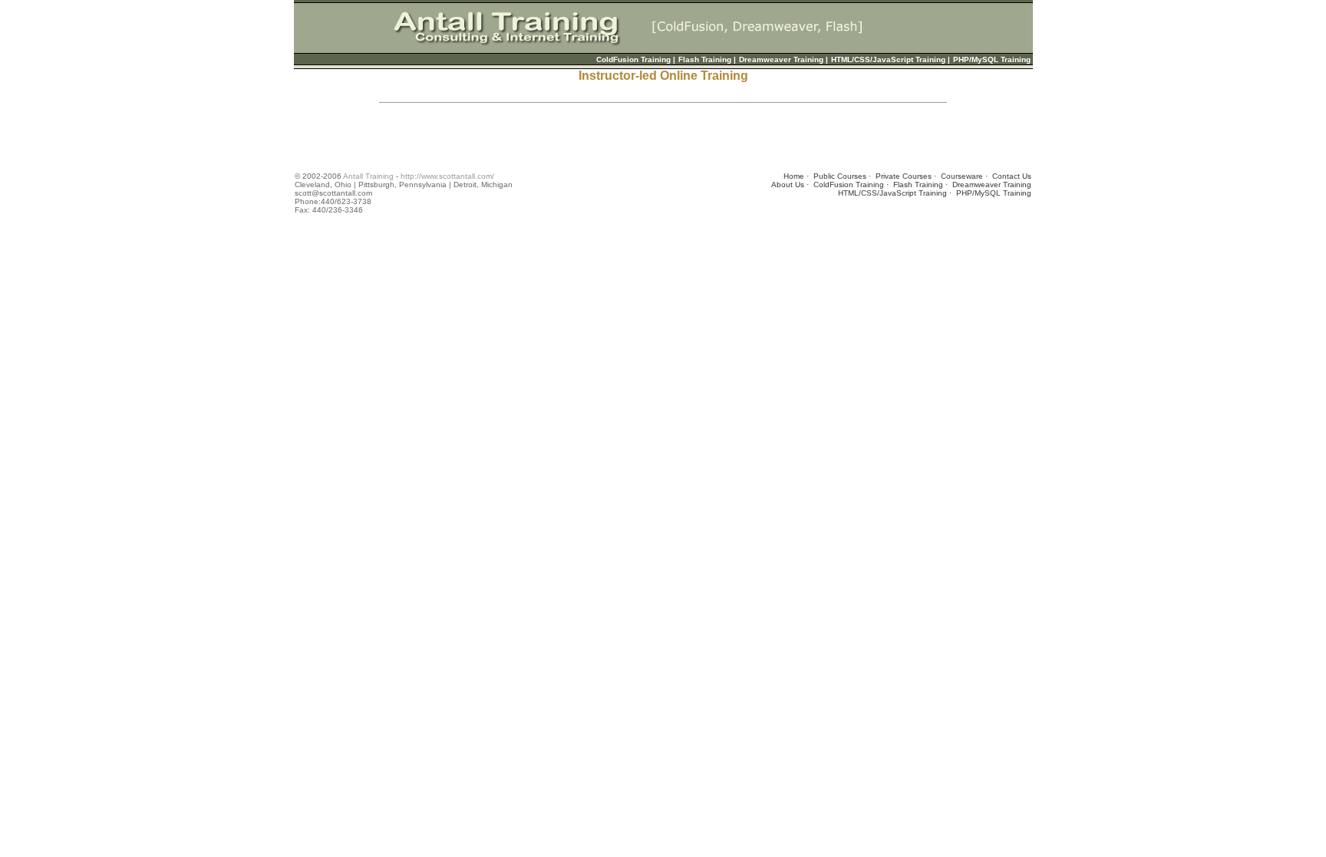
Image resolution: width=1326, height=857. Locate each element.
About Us (787, 184)
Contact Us (1011, 176)
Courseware (962, 176)
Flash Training (918, 184)
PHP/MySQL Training (992, 59)
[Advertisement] (574, 137)
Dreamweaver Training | (783, 59)
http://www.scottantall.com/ (447, 176)
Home (793, 176)
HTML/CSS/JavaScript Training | (890, 59)
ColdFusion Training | (635, 59)
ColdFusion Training (848, 184)
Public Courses (839, 176)
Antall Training (368, 176)
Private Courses (904, 176)
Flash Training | (707, 59)
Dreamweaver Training (991, 184)
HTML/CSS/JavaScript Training (892, 193)
